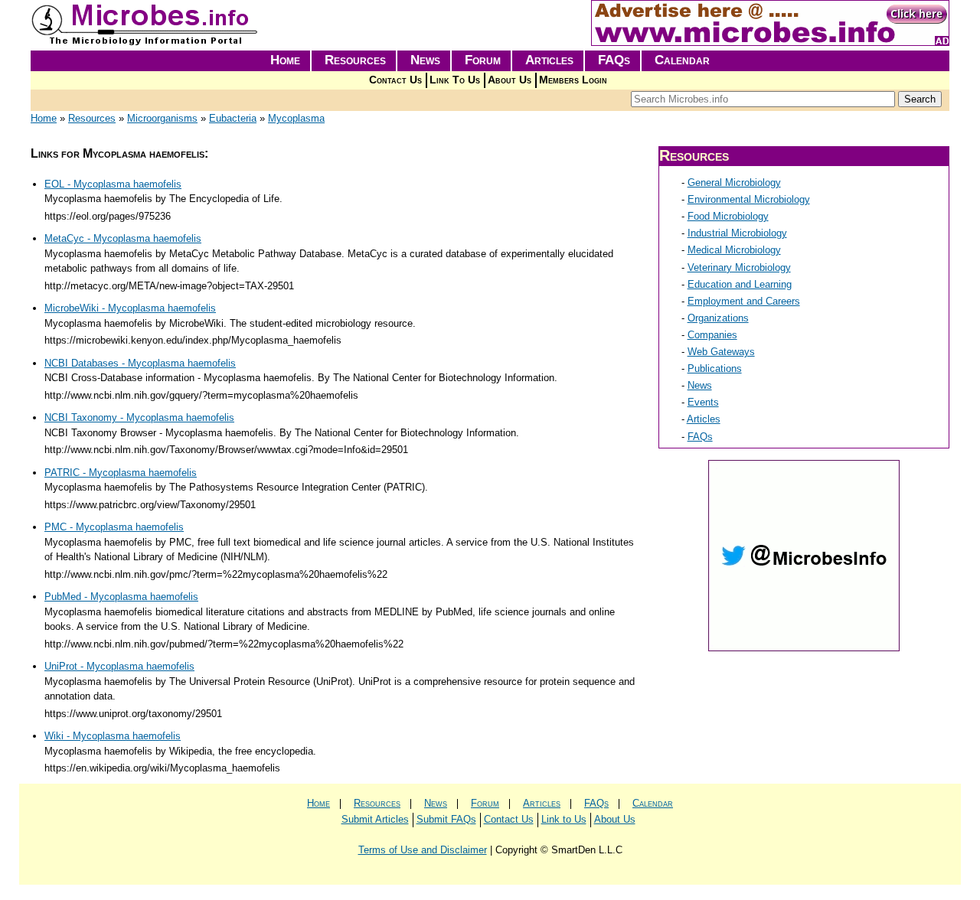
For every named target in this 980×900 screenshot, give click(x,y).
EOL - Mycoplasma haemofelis (112, 184)
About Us (509, 80)
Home (285, 60)
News (425, 60)
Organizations (718, 318)
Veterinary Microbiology (739, 267)
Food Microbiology (728, 216)
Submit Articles (375, 819)
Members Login (573, 80)
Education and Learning (740, 284)
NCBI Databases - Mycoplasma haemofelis (140, 363)
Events (703, 402)
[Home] (145, 42)
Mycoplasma (296, 118)
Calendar (682, 60)
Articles (549, 60)
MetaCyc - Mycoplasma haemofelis (122, 238)
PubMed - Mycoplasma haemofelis (121, 596)
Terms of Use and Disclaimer (422, 850)
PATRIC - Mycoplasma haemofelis (120, 472)
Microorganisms (162, 118)
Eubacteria (232, 118)
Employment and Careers (744, 301)
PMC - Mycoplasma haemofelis (114, 527)
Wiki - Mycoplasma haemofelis (112, 736)
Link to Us (563, 819)
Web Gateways (721, 351)
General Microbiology (734, 182)
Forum (483, 60)
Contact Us (395, 80)
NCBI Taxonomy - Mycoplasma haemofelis (139, 417)
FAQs (614, 60)
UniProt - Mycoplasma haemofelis (119, 666)
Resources (355, 60)
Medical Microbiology (734, 250)
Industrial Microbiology (737, 233)
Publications (715, 368)
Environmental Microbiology (749, 199)
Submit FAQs (446, 819)
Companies (712, 335)
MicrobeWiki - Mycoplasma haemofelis (130, 308)
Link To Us (455, 80)
